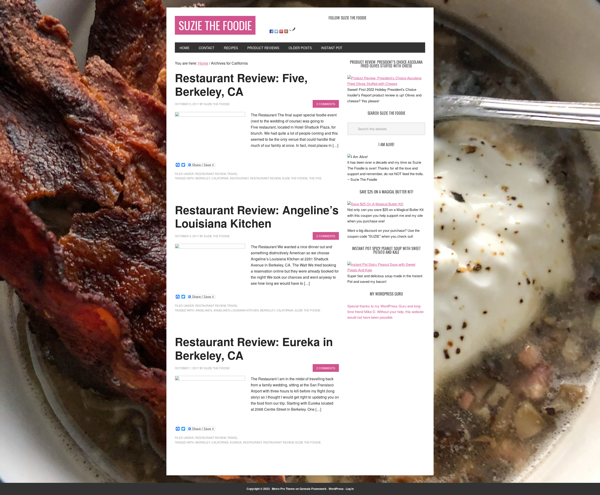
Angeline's (203, 310)
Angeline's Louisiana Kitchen (236, 310)
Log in (350, 489)
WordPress (336, 489)
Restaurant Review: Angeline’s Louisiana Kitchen (257, 216)
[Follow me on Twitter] (276, 31)
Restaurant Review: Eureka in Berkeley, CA (254, 348)
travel (232, 174)
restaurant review (210, 174)
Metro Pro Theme (283, 489)
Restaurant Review (265, 178)
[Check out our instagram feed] (286, 31)
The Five (315, 178)
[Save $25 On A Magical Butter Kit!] (375, 203)
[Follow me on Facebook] (271, 31)
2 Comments (325, 104)
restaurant (239, 178)
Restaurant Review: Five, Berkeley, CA (241, 84)
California (220, 178)
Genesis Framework (313, 489)
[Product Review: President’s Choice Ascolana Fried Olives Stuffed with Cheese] (386, 83)
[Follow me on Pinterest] (281, 31)
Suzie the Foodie (295, 178)
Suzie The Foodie (215, 25)
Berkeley (202, 178)
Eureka (236, 442)
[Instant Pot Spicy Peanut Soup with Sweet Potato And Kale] (386, 269)
